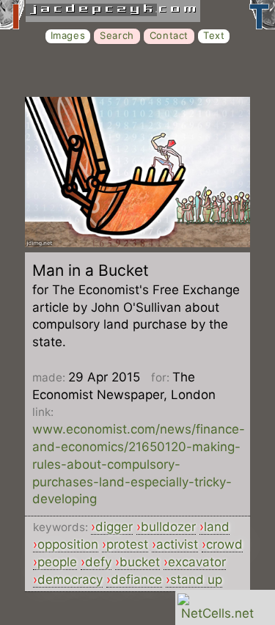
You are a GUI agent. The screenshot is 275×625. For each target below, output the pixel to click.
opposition (67, 544)
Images (68, 35)
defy (98, 562)
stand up (196, 579)
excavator (197, 562)
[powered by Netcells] (217, 613)
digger (114, 526)
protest (127, 544)
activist (177, 544)
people (57, 562)
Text (213, 35)
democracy (70, 579)
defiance (136, 579)
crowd (224, 544)
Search (117, 35)
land (217, 526)
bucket (140, 562)
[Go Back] (137, 242)
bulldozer (168, 526)
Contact (169, 35)
